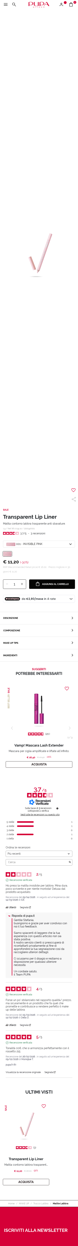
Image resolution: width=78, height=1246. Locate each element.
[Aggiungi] (22, 584)
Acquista (39, 764)
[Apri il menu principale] (5, 5)
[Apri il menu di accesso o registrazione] (63, 5)
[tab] (39, 618)
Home (11, 1203)
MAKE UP (24, 1203)
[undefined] (57, 808)
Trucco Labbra (40, 1203)
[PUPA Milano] (39, 4)
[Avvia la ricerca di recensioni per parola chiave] (69, 862)
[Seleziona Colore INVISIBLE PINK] (7, 554)
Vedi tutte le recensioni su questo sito (40, 814)
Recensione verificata (20, 880)
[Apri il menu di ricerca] (14, 5)
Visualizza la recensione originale (23, 1072)
